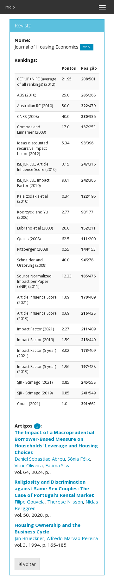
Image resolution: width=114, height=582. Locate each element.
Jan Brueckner (29, 538)
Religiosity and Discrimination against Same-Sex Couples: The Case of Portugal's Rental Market (54, 488)
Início (10, 7)
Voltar (29, 564)
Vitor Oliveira (29, 465)
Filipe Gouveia (30, 501)
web (86, 47)
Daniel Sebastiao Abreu (40, 459)
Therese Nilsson (65, 501)
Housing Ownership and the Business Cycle (47, 528)
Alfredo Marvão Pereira (72, 538)
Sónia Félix (78, 459)
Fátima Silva (58, 465)
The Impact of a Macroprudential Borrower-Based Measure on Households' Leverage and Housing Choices (56, 442)
